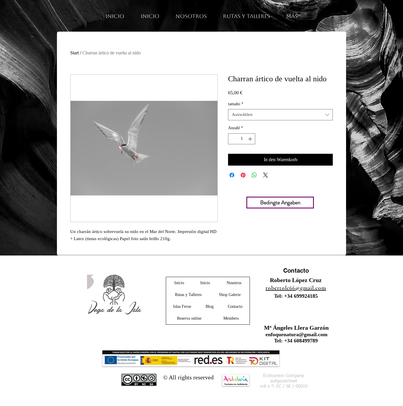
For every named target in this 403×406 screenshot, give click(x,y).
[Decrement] (232, 139)
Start (74, 52)
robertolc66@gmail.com (296, 288)
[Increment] (250, 139)
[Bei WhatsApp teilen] (254, 175)
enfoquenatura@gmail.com (296, 334)
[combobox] (280, 114)
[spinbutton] (241, 139)
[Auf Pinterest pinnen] (243, 175)
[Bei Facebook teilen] (231, 175)
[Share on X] (265, 175)
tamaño (235, 104)
